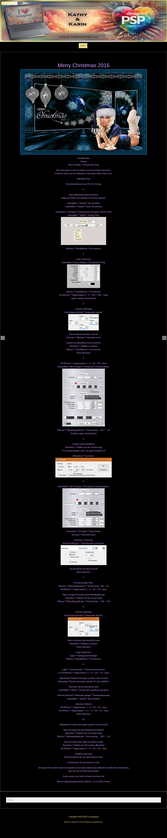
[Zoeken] (158, 800)
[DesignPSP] (3, 338)
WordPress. (98, 822)
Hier (88, 179)
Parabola (87, 822)
